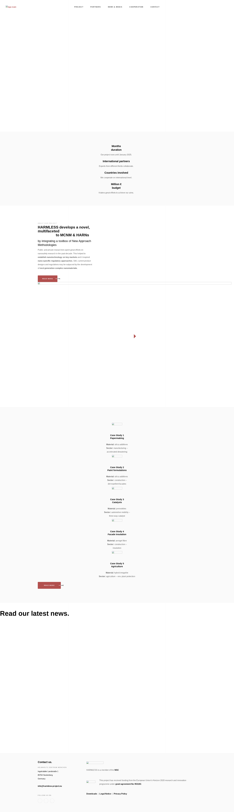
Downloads (91, 794)
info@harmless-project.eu (50, 786)
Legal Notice (105, 794)
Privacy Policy (120, 794)
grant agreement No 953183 (128, 784)
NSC (117, 770)
